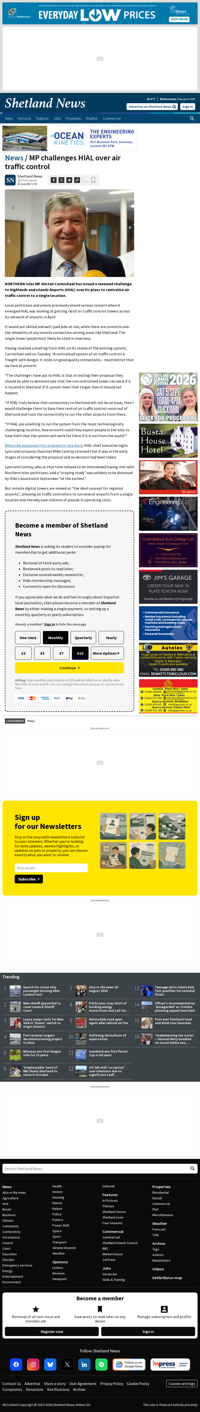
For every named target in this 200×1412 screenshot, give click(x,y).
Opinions (60, 1261)
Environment (11, 1282)
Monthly (55, 637)
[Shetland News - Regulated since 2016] (170, 1364)
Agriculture (10, 1198)
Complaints (12, 1389)
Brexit (6, 1209)
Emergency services (17, 1265)
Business (9, 1215)
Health (57, 1186)
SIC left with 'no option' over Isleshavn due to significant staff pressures (107, 1073)
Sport (56, 1236)
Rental (157, 1198)
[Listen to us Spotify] (101, 1364)
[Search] (192, 118)
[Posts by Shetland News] (10, 180)
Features (110, 1194)
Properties (161, 1186)
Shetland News (30, 176)
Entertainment (12, 1276)
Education (9, 1254)
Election (8, 1259)
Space (57, 1231)
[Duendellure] (168, 550)
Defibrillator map (167, 1277)
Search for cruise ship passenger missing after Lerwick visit (41, 991)
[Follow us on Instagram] (33, 1364)
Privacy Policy (111, 1383)
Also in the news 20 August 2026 (103, 989)
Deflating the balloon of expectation (107, 1037)
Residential (160, 1192)
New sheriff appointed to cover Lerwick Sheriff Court (42, 1007)
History (57, 1192)
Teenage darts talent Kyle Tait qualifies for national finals (175, 991)
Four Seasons (112, 1223)
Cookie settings (182, 1383)
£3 (23, 653)
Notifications (58, 1389)
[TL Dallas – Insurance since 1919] (168, 623)
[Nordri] (168, 514)
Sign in (187, 106)
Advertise (32, 1383)
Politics (57, 1220)
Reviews (58, 1273)
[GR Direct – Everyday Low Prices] (100, 13)
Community (10, 1226)
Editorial (108, 1186)
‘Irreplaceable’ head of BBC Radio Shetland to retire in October (40, 1071)
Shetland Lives (113, 1217)
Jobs (106, 1268)
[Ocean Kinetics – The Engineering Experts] (69, 138)
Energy (7, 1271)
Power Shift (60, 1225)
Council (7, 1243)
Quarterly (83, 637)
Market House (112, 1254)
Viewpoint (59, 1279)
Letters (57, 1267)
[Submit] (192, 1169)
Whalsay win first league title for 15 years (42, 1053)
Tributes (108, 1206)
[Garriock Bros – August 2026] (168, 696)
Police (56, 1214)
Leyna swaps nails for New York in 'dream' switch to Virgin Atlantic (43, 1023)
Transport (59, 1242)
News (14, 158)
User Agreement (83, 1383)
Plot (155, 1209)
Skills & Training (113, 1279)
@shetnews (27, 180)
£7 (61, 653)
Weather (58, 1253)
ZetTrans (108, 1259)
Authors (158, 1255)
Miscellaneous (162, 1215)
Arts (5, 1203)
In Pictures (110, 1200)
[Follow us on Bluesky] (50, 1364)
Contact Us (11, 1383)
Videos (158, 1268)
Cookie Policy (138, 1383)
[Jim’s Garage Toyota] (168, 587)
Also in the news (14, 1192)
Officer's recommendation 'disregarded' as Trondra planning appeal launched (175, 1007)
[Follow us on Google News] (129, 1364)
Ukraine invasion (64, 1248)
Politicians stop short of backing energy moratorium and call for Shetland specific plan (108, 1008)
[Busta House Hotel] (168, 441)
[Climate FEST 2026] (168, 374)
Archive (158, 1243)
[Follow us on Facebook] (16, 1364)
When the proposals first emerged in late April (43, 445)
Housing (58, 1197)
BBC (105, 1248)
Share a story (55, 1383)
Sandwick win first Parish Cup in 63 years (108, 1053)
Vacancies (109, 1274)
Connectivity (11, 1231)
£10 (80, 653)
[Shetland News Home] (45, 111)
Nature (57, 1208)
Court (6, 1248)
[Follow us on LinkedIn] (84, 1364)
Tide (155, 1235)
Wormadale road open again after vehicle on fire (108, 1021)
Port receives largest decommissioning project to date (42, 1039)
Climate (7, 1220)
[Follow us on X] (67, 1364)
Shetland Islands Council (120, 1243)
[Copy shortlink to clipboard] (77, 180)
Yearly (111, 637)
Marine (57, 1203)
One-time (28, 637)
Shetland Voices (114, 1212)
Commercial (112, 1231)
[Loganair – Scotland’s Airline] (168, 477)
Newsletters (161, 1260)
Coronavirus (11, 1237)
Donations (34, 1389)
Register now (52, 1331)
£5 (42, 653)
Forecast (159, 1229)
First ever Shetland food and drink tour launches (173, 1021)
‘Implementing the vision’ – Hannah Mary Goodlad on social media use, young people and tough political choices (174, 1042)
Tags (155, 1249)
